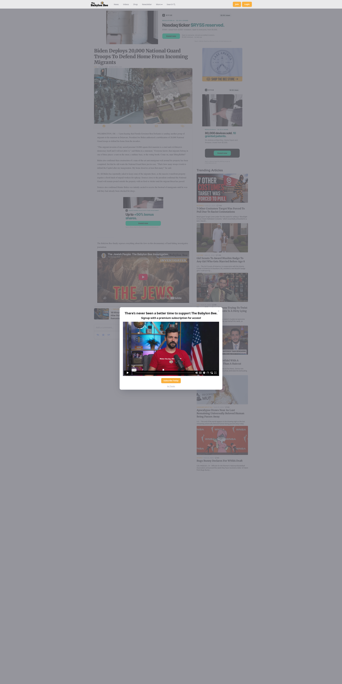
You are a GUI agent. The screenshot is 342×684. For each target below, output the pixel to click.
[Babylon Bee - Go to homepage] (99, 4)
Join (237, 4)
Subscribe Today (171, 380)
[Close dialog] (218, 311)
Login (247, 4)
